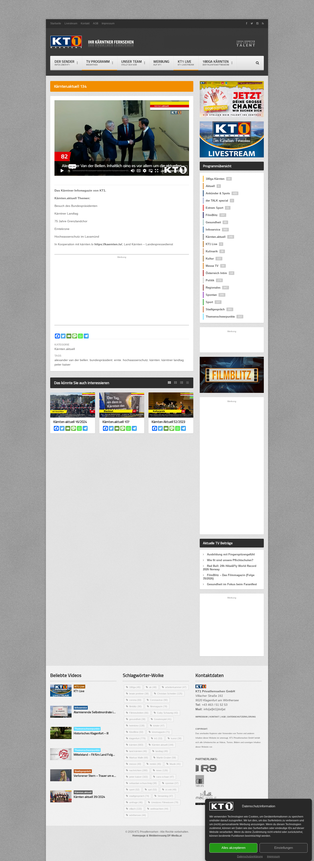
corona (135, 700)
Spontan (215, 294)
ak (153, 687)
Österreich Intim (219, 273)
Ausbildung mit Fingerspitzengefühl (231, 554)
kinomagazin (161, 732)
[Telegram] (86, 336)
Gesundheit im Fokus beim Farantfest (232, 584)
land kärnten (138, 751)
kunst (176, 738)
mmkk (155, 764)
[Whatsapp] (80, 336)
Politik (213, 280)
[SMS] (74, 336)
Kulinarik (214, 251)
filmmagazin (158, 706)
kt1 (158, 738)
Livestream (71, 23)
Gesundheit (216, 222)
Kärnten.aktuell (64, 349)
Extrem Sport (217, 207)
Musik (175, 764)
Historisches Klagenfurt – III (91, 733)
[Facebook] (57, 336)
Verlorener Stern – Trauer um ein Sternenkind (103, 775)
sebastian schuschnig (143, 783)
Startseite (55, 23)
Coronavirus (159, 700)
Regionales (216, 287)
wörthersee (137, 815)
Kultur (213, 258)
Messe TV (215, 265)
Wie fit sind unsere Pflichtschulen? (230, 560)
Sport (213, 302)
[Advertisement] (157, 9)
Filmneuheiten (138, 712)
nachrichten (138, 770)
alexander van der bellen (71, 360)
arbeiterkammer (175, 687)
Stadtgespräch (219, 309)
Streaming (165, 796)
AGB (95, 23)
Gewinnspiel (163, 719)
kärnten (155, 360)
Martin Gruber (166, 757)
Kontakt (85, 23)
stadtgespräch (139, 796)
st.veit (170, 789)
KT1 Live (186, 62)
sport (134, 789)
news (162, 770)
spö (152, 789)
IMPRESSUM (201, 717)
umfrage (136, 802)
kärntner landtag (172, 360)
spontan (172, 783)
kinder (158, 725)
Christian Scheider (169, 693)
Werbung (161, 62)
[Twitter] (63, 336)
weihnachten (159, 808)
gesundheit (137, 719)
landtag (162, 751)
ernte (117, 360)
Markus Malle (138, 757)
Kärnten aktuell (162, 744)
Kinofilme (136, 732)
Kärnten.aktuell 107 (116, 421)
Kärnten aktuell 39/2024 (89, 796)
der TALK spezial (219, 200)
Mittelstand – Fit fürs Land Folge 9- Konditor (102, 754)
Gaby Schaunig (167, 712)
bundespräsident (101, 360)
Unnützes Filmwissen (164, 802)
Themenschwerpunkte (224, 316)
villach (135, 808)
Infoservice (216, 229)
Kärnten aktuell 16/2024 (70, 421)
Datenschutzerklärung (250, 856)
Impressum (273, 856)
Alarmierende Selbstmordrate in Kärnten (100, 712)
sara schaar (165, 776)
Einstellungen (283, 848)
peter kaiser (62, 364)
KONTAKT (214, 717)
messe (135, 764)
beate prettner (139, 693)
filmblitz (135, 706)
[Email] (68, 336)
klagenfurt (137, 738)
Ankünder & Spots (221, 193)
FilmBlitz (215, 215)
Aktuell (212, 186)
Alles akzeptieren (233, 848)
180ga (135, 687)
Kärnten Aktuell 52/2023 (168, 421)
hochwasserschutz (135, 360)
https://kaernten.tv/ (108, 244)
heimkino (137, 725)
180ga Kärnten (218, 178)
